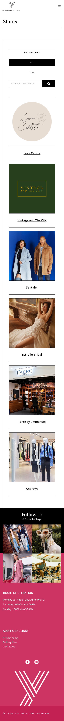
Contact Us (9, 646)
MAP (32, 72)
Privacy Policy (10, 637)
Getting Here (10, 642)
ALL (32, 62)
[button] (59, 6)
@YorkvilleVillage (32, 519)
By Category (32, 52)
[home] (10, 6)
